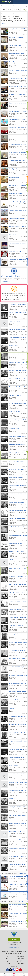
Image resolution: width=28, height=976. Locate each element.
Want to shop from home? (10, 276)
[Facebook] (7, 969)
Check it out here (5, 281)
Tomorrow (16, 9)
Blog (8, 961)
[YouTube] (17, 969)
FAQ (8, 956)
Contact (8, 963)
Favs (4, 9)
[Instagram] (13, 969)
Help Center (20, 961)
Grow (7, 960)
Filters (23, 975)
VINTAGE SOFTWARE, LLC (17, 942)
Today (9, 9)
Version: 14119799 (14, 947)
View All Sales (23, 873)
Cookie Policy (20, 963)
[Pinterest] (20, 969)
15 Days (23, 9)
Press (20, 960)
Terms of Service (20, 956)
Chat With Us (15, 939)
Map (5, 975)
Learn (7, 958)
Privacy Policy (20, 958)
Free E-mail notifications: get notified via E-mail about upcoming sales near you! (14, 952)
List (14, 975)
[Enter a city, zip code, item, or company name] (26, 6)
